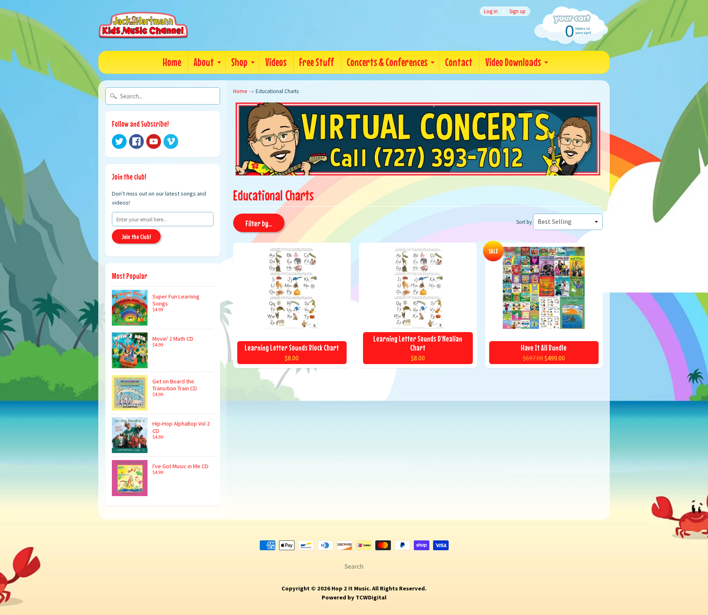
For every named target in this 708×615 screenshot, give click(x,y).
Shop (239, 62)
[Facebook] (136, 141)
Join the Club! (136, 236)
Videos (275, 62)
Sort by (524, 222)
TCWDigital (371, 597)
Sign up (517, 11)
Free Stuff (316, 62)
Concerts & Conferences (387, 62)
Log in (491, 11)
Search (354, 566)
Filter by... (258, 223)
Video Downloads (513, 62)
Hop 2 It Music (350, 588)
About (204, 62)
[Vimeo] (170, 141)
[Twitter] (119, 141)
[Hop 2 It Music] (143, 25)
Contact (458, 62)
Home (172, 62)
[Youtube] (153, 141)
